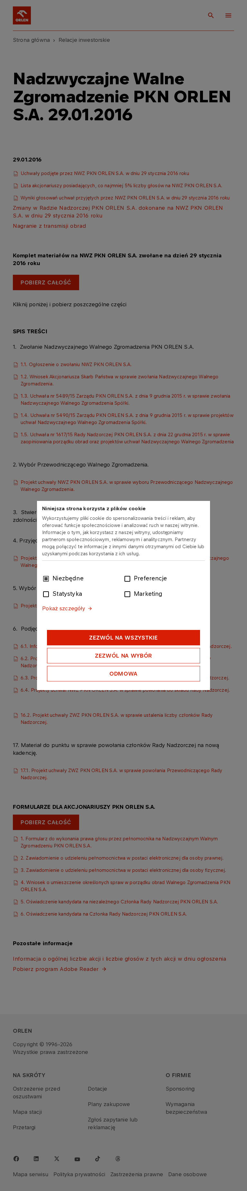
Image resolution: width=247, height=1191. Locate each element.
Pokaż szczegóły (63, 608)
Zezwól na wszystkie (123, 637)
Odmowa (123, 673)
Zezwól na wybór (123, 655)
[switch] (129, 578)
